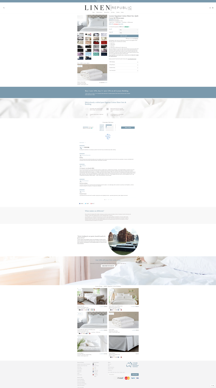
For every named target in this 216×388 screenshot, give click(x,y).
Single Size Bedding (80, 385)
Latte (95, 368)
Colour (110, 32)
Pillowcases (79, 371)
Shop (94, 12)
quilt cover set (114, 56)
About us (109, 364)
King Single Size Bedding (81, 383)
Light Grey (96, 370)
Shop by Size (107, 12)
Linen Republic (82, 387)
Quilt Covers (79, 374)
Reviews (117, 12)
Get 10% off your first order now (116, 372)
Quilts (78, 373)
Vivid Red (96, 374)
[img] (82, 145)
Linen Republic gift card (132, 58)
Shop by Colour (99, 12)
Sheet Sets (79, 367)
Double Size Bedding (81, 382)
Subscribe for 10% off (108, 265)
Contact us (110, 370)
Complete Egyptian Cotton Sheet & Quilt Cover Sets (117, 93)
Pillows (93, 94)
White (95, 376)
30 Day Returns (112, 64)
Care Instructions (112, 70)
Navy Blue (96, 371)
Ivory (95, 367)
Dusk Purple (96, 365)
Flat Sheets (79, 370)
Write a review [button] (128, 127)
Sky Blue (95, 373)
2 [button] (106, 199)
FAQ (109, 365)
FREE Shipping (112, 61)
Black (95, 364)
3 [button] (108, 199)
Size (110, 29)
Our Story (113, 12)
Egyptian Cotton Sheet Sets (103, 93)
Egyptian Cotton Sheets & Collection (83, 364)
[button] (111, 19)
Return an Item (110, 368)
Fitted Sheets (79, 368)
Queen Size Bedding (81, 380)
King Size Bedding (80, 379)
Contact (122, 12)
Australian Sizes (112, 67)
